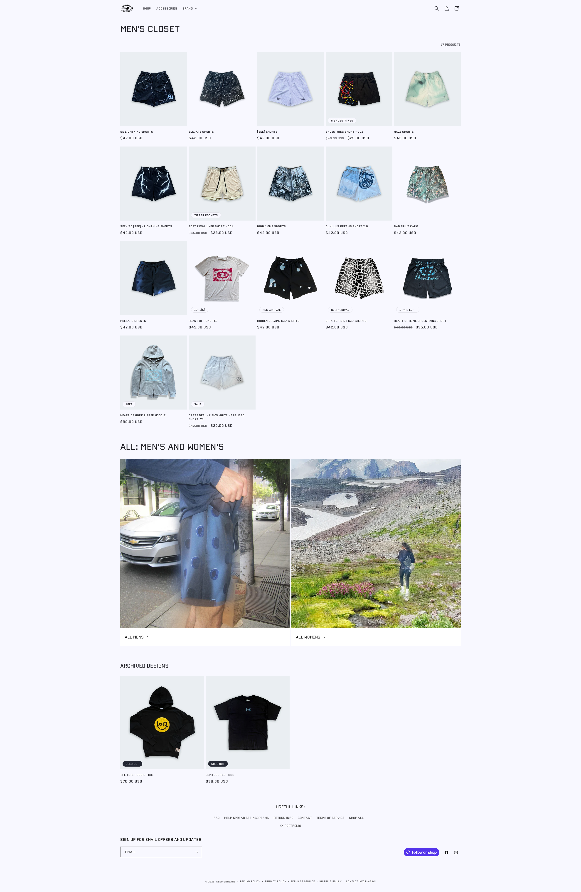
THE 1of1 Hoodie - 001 (137, 774)
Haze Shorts (404, 131)
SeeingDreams (226, 881)
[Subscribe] (197, 852)
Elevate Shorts (201, 131)
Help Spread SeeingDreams (246, 818)
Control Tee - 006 (220, 774)
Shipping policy (330, 881)
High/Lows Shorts (271, 226)
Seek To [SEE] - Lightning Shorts (146, 226)
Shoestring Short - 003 (344, 131)
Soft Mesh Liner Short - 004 (211, 226)
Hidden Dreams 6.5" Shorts (278, 320)
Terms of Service (330, 818)
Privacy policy (275, 881)
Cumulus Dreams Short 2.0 (347, 226)
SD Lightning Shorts (136, 131)
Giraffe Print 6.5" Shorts (346, 320)
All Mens (134, 637)
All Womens (308, 637)
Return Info (283, 818)
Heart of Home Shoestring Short (420, 320)
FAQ (217, 818)
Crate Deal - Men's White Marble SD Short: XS (217, 417)
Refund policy (250, 881)
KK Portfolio (290, 825)
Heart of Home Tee (203, 320)
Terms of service (303, 881)
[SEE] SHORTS (267, 131)
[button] (189, 8)
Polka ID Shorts (133, 320)
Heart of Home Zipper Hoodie (142, 415)
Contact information (361, 881)
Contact (305, 818)
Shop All (356, 818)
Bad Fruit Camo (406, 226)
